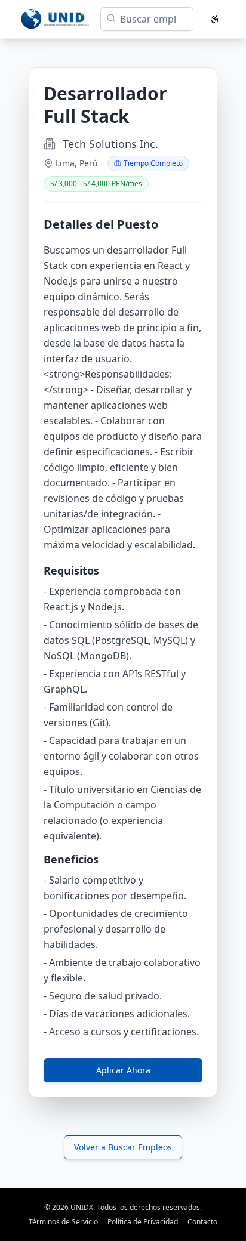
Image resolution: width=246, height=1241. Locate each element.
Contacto (202, 1222)
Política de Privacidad (142, 1222)
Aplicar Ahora (123, 1070)
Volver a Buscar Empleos (123, 1147)
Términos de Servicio (63, 1222)
